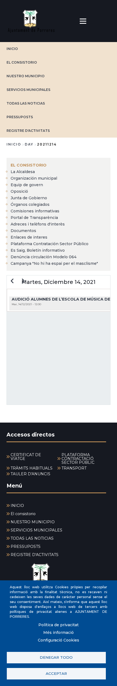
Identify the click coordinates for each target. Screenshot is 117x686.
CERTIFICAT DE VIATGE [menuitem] (26, 457)
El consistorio (22, 62)
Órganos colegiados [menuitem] (30, 204)
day (29, 144)
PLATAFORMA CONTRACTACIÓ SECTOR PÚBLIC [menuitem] (77, 458)
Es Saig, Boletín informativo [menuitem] (38, 250)
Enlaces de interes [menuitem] (29, 237)
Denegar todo (56, 657)
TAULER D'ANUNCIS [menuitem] (30, 474)
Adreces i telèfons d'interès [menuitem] (38, 224)
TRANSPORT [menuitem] (74, 468)
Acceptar (56, 673)
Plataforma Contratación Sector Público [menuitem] (49, 243)
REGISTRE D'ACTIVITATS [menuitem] (35, 555)
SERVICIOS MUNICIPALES (28, 90)
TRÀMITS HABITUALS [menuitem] (32, 468)
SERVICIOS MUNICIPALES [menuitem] (36, 530)
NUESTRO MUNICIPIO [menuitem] (33, 522)
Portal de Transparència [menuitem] (34, 217)
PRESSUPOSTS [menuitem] (26, 546)
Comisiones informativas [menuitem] (35, 211)
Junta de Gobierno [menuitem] (29, 197)
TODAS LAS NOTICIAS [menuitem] (32, 538)
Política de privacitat (58, 624)
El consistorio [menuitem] (29, 165)
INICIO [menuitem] (17, 505)
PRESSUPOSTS (20, 117)
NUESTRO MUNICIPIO (26, 76)
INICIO (12, 49)
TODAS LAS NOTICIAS (26, 103)
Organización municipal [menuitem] (34, 178)
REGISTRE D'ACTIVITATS (28, 131)
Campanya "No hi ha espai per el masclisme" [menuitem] (54, 263)
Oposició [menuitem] (19, 191)
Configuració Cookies (58, 640)
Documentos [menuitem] (23, 230)
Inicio (14, 144)
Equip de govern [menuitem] (27, 184)
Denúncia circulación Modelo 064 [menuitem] (43, 256)
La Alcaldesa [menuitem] (23, 171)
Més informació (58, 632)
